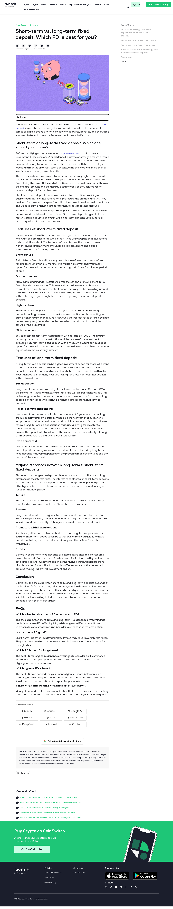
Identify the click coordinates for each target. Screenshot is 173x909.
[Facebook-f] (126, 887)
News (106, 5)
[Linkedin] (121, 887)
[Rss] (136, 887)
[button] (135, 4)
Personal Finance (57, 5)
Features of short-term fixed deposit (139, 41)
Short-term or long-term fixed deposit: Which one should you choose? (136, 33)
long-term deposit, (69, 153)
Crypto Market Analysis (79, 5)
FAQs (123, 62)
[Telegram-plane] (131, 887)
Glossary (97, 5)
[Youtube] (116, 887)
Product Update (31, 10)
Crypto (26, 5)
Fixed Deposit (21, 25)
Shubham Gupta (22, 49)
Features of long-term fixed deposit (138, 45)
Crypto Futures (39, 5)
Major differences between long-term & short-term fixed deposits (139, 51)
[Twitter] (111, 887)
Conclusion (126, 57)
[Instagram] (106, 887)
